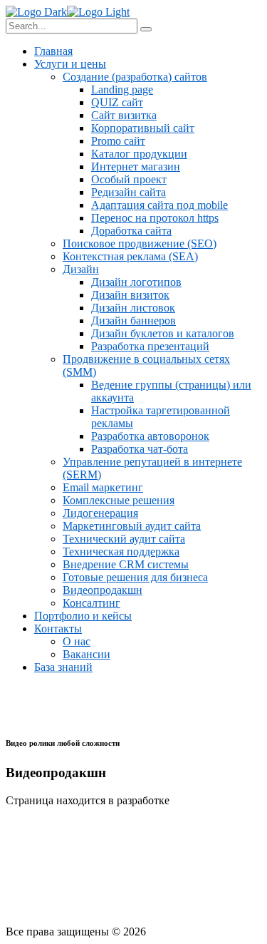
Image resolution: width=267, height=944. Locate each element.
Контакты (58, 628)
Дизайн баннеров (133, 320)
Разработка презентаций (150, 346)
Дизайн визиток (130, 295)
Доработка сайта (131, 231)
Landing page (122, 89)
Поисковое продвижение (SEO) (139, 243)
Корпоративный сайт (142, 128)
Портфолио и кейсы (83, 616)
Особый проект (129, 179)
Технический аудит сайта (124, 539)
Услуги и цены (70, 64)
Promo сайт (118, 141)
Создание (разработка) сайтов (135, 77)
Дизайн (81, 269)
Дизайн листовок (133, 308)
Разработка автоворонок (150, 436)
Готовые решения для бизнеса (135, 577)
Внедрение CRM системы (126, 564)
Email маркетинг (103, 487)
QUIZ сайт (117, 102)
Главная (53, 51)
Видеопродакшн (102, 590)
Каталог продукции (139, 154)
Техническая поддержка (121, 551)
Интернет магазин (135, 166)
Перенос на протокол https (155, 218)
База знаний (63, 667)
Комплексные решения (118, 500)
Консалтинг (91, 603)
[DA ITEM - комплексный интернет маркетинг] (36, 12)
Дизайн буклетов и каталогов (162, 333)
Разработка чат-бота (139, 449)
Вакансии (86, 654)
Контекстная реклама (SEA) (130, 256)
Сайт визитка (124, 115)
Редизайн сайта (128, 192)
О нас (76, 641)
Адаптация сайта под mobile (159, 205)
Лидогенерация (100, 513)
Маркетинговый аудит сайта (132, 526)
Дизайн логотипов (136, 282)
